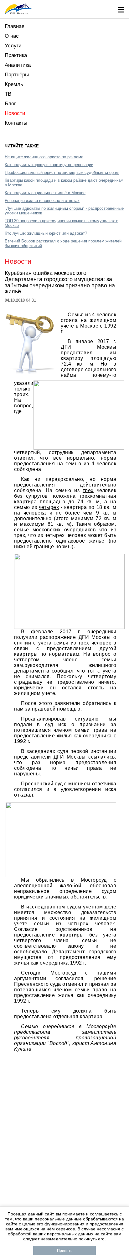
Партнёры (17, 75)
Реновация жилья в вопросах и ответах (42, 200)
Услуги (13, 46)
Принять (64, 1250)
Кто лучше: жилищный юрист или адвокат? (46, 233)
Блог (10, 104)
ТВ (8, 94)
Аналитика (18, 65)
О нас (12, 36)
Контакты (16, 123)
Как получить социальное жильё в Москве (45, 192)
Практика (16, 55)
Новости (15, 113)
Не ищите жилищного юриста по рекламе (44, 157)
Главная (14, 26)
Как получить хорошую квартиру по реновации (49, 164)
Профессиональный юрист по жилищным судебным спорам (62, 172)
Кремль (14, 84)
